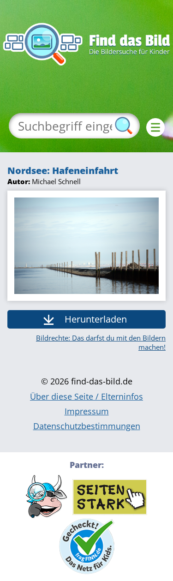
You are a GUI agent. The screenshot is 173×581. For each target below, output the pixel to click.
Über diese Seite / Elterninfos (86, 396)
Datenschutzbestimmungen (86, 425)
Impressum (87, 411)
